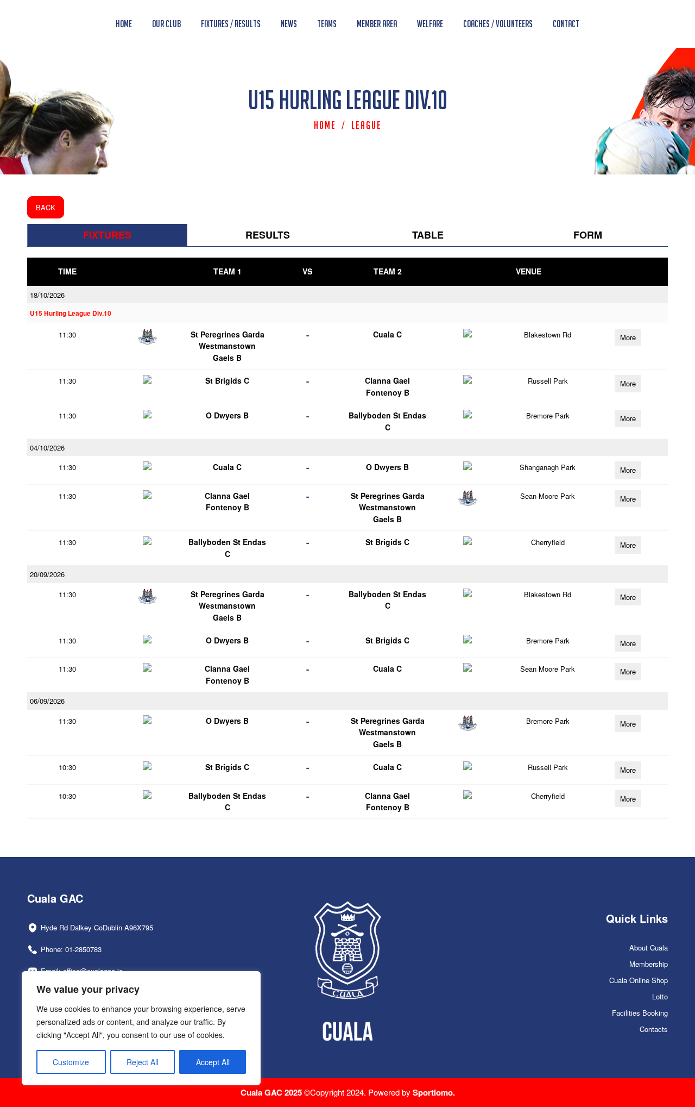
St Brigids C (227, 380)
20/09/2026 (47, 574)
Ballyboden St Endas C (387, 421)
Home (325, 125)
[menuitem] (124, 24)
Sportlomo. (434, 1092)
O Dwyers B (227, 415)
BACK (45, 207)
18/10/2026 (47, 295)
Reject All (143, 1061)
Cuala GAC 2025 (272, 1092)
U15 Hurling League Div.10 (70, 313)
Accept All (213, 1061)
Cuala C (387, 334)
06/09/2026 (47, 701)
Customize (71, 1061)
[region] (141, 1028)
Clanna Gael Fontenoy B (387, 386)
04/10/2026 (47, 447)
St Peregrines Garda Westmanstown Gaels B (227, 346)
